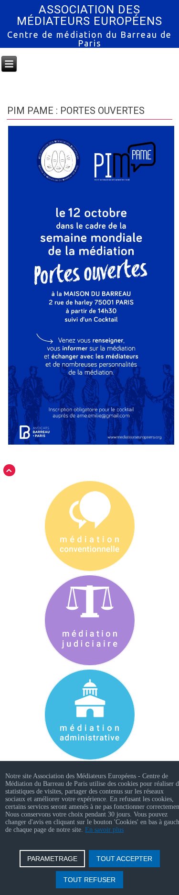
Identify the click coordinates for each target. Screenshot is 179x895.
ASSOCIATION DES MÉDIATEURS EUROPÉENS (89, 15)
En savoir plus (104, 829)
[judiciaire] (89, 621)
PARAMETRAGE (52, 858)
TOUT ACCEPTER (124, 858)
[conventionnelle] (89, 527)
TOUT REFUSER (89, 880)
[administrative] (89, 715)
